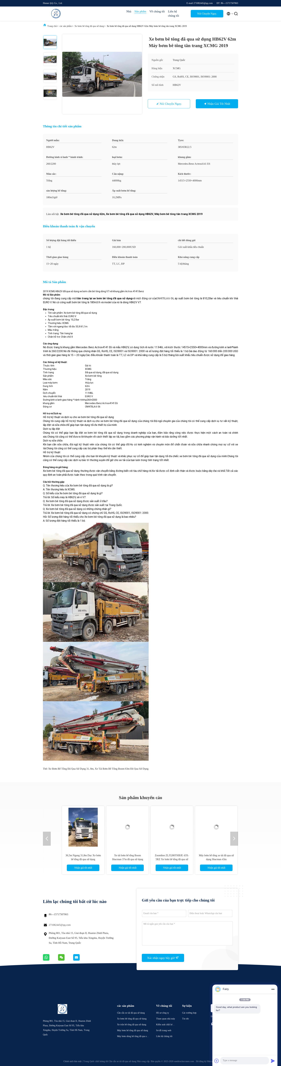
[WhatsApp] (50, 960)
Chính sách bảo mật (72, 1061)
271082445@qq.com (60, 925)
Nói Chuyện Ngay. (207, 13)
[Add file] (216, 1060)
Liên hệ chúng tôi (173, 13)
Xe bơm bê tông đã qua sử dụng (89, 26)
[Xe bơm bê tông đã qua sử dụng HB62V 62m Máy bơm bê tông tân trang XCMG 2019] (102, 74)
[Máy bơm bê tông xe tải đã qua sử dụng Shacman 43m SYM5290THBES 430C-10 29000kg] (207, 827)
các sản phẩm (66, 26)
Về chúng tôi (157, 11)
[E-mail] (80, 960)
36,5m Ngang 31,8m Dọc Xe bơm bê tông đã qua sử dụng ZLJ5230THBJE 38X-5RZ (74, 859)
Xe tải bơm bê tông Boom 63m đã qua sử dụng (121, 768)
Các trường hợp (189, 1013)
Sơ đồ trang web (163, 1030)
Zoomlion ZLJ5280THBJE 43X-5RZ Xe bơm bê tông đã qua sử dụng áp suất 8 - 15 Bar (163, 859)
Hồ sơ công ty (162, 1013)
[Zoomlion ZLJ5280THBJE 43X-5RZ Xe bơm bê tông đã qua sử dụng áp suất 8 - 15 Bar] (162, 827)
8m (92, 768)
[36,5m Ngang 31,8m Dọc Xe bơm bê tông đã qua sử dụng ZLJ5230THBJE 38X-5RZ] (73, 827)
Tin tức (185, 1018)
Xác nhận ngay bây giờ (161, 957)
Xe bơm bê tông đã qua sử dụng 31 (68, 768)
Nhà (128, 11)
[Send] (272, 1060)
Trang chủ (52, 26)
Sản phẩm (140, 11)
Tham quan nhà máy (165, 1018)
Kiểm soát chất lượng (165, 1025)
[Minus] (273, 989)
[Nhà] (56, 14)
